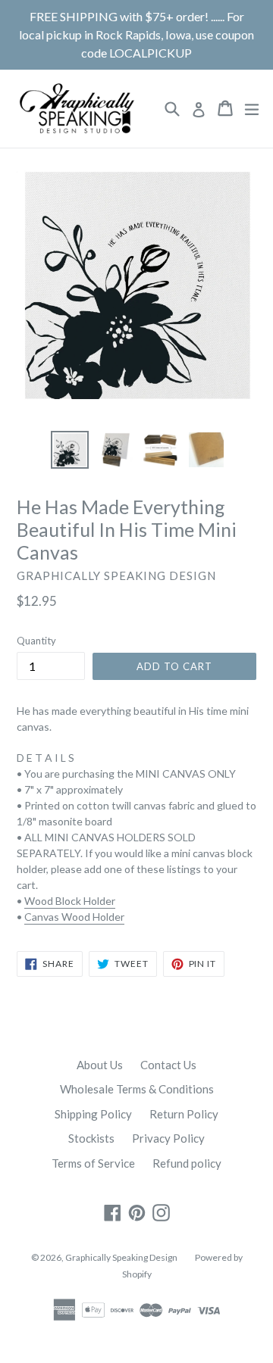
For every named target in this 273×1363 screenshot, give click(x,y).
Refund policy (186, 1163)
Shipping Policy (93, 1114)
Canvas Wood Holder (74, 916)
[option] (70, 450)
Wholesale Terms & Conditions (137, 1089)
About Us (100, 1064)
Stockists (91, 1138)
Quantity (36, 641)
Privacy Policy (168, 1138)
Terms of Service (93, 1163)
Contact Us (168, 1064)
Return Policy (183, 1114)
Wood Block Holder (69, 900)
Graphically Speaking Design (121, 1257)
